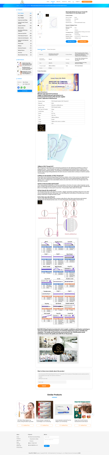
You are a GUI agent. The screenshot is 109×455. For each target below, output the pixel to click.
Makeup (24, 45)
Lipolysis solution (24, 25)
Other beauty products (24, 35)
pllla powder (24, 43)
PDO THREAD (24, 13)
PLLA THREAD (24, 17)
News (18, 442)
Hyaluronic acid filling (24, 20)
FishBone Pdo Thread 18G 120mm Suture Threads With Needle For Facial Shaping (44, 422)
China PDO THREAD (32, 453)
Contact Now (24, 90)
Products (18, 438)
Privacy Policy (19, 447)
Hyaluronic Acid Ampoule (24, 38)
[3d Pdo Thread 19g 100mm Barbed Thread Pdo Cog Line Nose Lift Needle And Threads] (19, 64)
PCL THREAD (24, 15)
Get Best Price (71, 41)
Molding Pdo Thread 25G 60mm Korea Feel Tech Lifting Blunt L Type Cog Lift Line (26, 72)
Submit (44, 386)
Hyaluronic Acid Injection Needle (24, 41)
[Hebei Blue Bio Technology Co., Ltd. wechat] (25, 87)
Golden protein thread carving (24, 23)
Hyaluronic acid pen (24, 33)
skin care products (24, 48)
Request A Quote (87, 1)
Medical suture (24, 50)
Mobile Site (19, 445)
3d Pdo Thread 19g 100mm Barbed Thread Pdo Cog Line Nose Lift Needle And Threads (27, 64)
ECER (79, 453)
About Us (18, 440)
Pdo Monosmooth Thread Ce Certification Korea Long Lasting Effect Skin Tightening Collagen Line (27, 68)
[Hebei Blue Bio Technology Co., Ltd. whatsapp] (22, 87)
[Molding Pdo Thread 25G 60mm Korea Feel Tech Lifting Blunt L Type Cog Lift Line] (19, 73)
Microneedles (24, 27)
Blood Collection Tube (24, 54)
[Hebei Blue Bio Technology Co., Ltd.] (22, 1)
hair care (24, 52)
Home (18, 436)
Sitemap (18, 443)
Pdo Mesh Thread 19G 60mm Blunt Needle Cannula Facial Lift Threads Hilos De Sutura (64, 422)
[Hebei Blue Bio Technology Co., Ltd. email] (18, 87)
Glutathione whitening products (24, 31)
